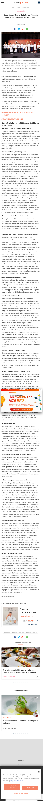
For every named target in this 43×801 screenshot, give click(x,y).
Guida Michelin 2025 (32, 632)
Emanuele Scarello (10, 728)
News (18, 7)
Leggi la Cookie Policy (16, 781)
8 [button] (28, 682)
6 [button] (24, 682)
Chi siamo (21, 760)
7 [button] (26, 682)
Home (13, 7)
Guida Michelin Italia (18, 632)
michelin (7, 632)
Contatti (20, 765)
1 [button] (14, 682)
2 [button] (16, 682)
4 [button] (20, 682)
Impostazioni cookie (21, 793)
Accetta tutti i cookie (12, 787)
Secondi (10, 717)
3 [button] (18, 682)
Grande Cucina (26, 7)
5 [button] (22, 682)
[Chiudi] (39, 772)
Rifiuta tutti (30, 788)
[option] (21, 663)
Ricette (5, 717)
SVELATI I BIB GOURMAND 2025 (12, 119)
